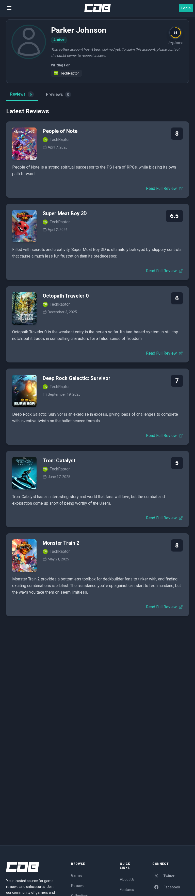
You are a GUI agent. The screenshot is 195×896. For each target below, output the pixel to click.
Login (186, 8)
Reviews (21, 94)
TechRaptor (69, 73)
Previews (57, 94)
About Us (127, 879)
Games (77, 875)
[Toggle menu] (9, 8)
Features (127, 890)
